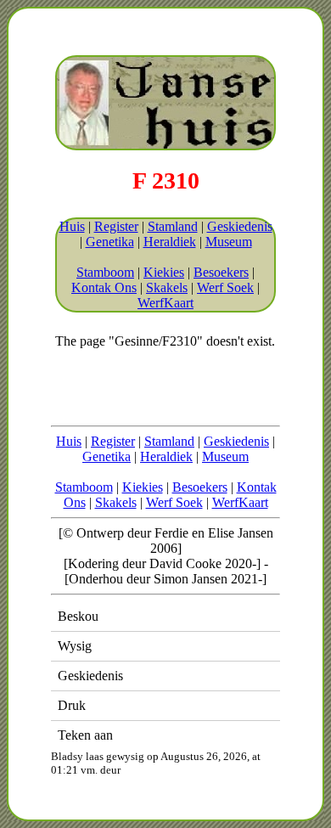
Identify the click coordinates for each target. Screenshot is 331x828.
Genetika (110, 241)
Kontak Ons (104, 287)
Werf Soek (225, 287)
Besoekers (221, 272)
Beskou (78, 616)
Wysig (75, 646)
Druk (72, 705)
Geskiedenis (239, 226)
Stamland (173, 226)
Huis (72, 226)
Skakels (167, 287)
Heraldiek (169, 241)
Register (116, 226)
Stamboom (105, 272)
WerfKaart (165, 303)
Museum (228, 241)
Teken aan (85, 735)
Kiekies (163, 272)
